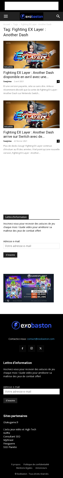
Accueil (6, 24)
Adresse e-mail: (11, 241)
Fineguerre (9, 443)
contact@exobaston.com (40, 338)
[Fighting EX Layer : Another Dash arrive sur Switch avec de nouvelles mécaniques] (31, 114)
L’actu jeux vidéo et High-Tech (19, 429)
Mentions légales (24, 468)
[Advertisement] (31, 6)
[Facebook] (22, 348)
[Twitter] (40, 348)
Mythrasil (8, 440)
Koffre (6, 433)
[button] (5, 16)
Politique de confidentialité (36, 464)
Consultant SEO (11, 436)
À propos (15, 464)
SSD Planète (10, 447)
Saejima (7, 81)
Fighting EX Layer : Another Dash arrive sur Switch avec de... (28, 134)
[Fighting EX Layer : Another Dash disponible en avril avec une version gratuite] (31, 54)
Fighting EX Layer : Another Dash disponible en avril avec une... (28, 75)
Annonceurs (41, 468)
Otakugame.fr (10, 422)
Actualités (8, 67)
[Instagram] (31, 348)
